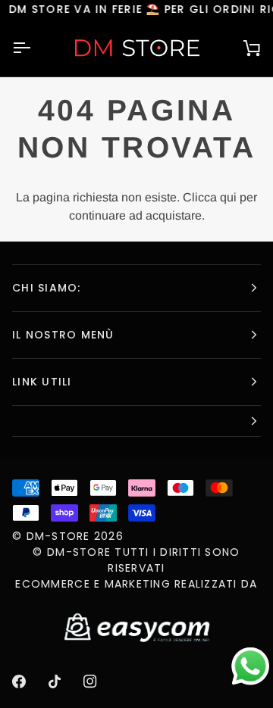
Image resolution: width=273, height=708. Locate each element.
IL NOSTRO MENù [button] (63, 334)
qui (228, 197)
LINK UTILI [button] (42, 381)
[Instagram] (90, 681)
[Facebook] (19, 681)
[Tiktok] (55, 681)
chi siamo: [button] (46, 287)
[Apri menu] (35, 48)
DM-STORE (58, 536)
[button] (136, 421)
